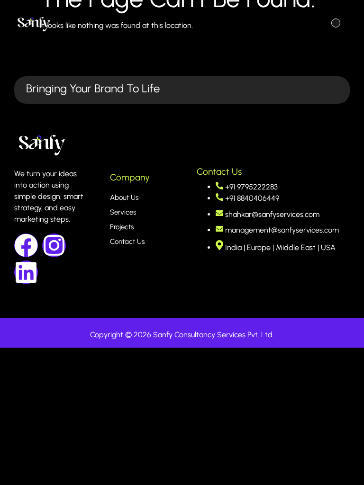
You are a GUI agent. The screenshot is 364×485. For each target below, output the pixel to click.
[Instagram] (54, 245)
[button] (335, 23)
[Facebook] (26, 245)
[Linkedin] (26, 272)
